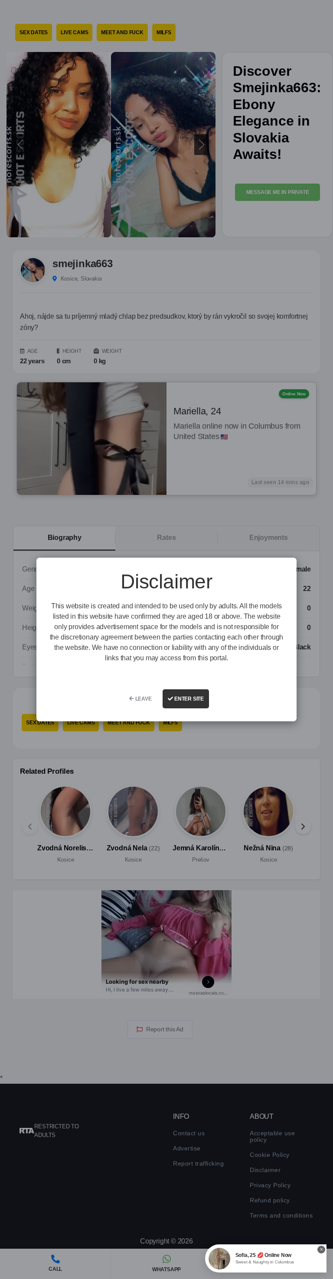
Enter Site (188, 699)
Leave (143, 699)
